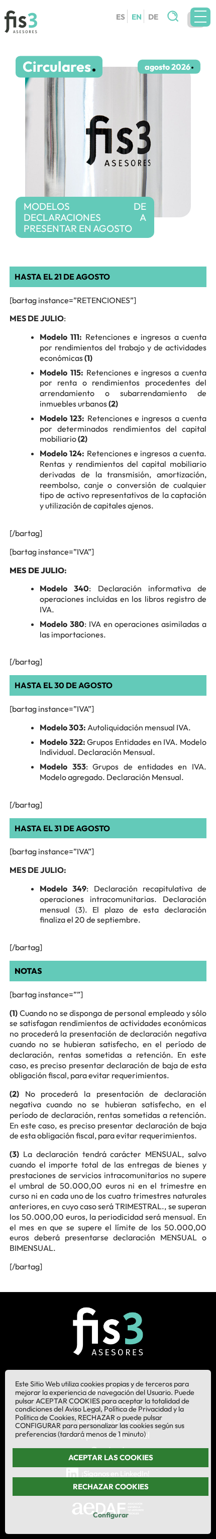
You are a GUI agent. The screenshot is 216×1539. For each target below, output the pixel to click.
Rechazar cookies (111, 1486)
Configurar (111, 1514)
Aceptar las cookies (110, 1457)
